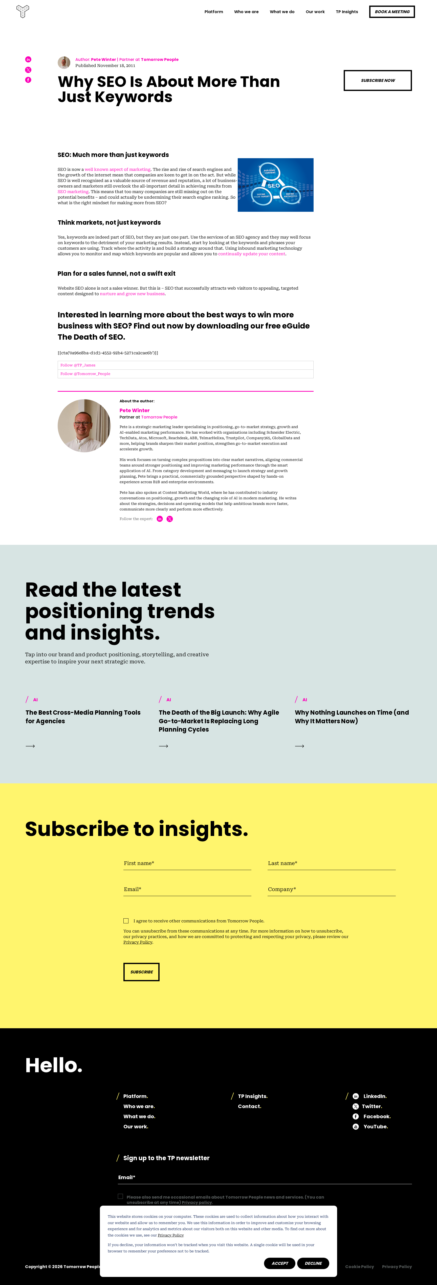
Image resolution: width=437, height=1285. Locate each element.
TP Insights (347, 12)
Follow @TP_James (77, 365)
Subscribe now (378, 80)
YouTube (376, 1126)
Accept (280, 1263)
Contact (249, 1106)
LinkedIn (375, 1096)
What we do (139, 1116)
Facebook (377, 1116)
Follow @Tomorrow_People (85, 374)
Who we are (246, 12)
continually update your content (251, 253)
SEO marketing (73, 191)
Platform (214, 12)
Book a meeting (392, 12)
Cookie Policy (359, 1267)
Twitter (372, 1106)
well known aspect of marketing (117, 169)
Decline (313, 1263)
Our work (315, 12)
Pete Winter (103, 59)
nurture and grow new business (132, 293)
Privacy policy (197, 1202)
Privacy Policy (171, 1235)
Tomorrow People (160, 59)
